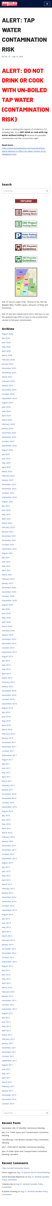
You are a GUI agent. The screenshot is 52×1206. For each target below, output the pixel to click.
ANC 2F (7, 56)
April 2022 (6, 518)
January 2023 (7, 480)
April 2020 (6, 622)
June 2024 (6, 407)
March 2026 (7, 355)
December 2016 (9, 794)
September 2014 (9, 910)
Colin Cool (6, 1168)
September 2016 (9, 807)
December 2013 (9, 948)
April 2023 (6, 467)
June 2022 (6, 510)
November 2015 (9, 850)
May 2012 (6, 1026)
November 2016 (9, 798)
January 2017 (7, 789)
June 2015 (6, 871)
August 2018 (7, 708)
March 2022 (7, 523)
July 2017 (6, 764)
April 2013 (6, 983)
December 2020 (9, 587)
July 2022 (6, 506)
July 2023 (6, 454)
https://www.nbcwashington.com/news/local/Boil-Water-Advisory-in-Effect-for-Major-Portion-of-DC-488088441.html (24, 151)
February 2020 (8, 630)
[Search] (47, 191)
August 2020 (7, 604)
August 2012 (7, 1013)
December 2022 (9, 484)
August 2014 (7, 914)
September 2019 (9, 652)
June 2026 (6, 342)
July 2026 (6, 338)
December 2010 (9, 1095)
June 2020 (6, 613)
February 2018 (8, 733)
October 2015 (8, 854)
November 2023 (9, 437)
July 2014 (6, 918)
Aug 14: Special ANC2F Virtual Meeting (33, 1172)
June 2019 (6, 665)
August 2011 (7, 1065)
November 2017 (9, 746)
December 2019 (9, 639)
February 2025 (8, 381)
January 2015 (7, 893)
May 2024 (6, 411)
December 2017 (9, 742)
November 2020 (9, 592)
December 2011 (9, 1047)
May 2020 (6, 617)
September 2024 (9, 398)
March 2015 (7, 884)
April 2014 (6, 931)
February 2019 (8, 682)
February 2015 (8, 888)
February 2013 (8, 991)
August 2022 (7, 501)
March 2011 (7, 1082)
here (41, 314)
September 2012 (9, 1009)
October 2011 (8, 1056)
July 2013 (6, 970)
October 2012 (8, 1004)
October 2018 (8, 699)
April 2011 (6, 1077)
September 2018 (9, 703)
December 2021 (9, 536)
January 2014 (7, 944)
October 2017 (8, 751)
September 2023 (9, 445)
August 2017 (7, 759)
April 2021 (6, 570)
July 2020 (6, 609)
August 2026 (7, 334)
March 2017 (7, 781)
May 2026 (6, 346)
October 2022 (8, 493)
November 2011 (9, 1052)
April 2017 (6, 776)
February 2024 (8, 424)
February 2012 (8, 1039)
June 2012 (6, 1022)
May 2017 (6, 772)
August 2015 (7, 862)
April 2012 (6, 1030)
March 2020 (7, 626)
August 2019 (7, 656)
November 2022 (9, 488)
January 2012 (7, 1043)
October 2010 (8, 1103)
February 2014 (8, 940)
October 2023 (8, 441)
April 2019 (6, 673)
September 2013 (9, 961)
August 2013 (7, 966)
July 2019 (6, 660)
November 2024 (9, 389)
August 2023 (7, 450)
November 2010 (9, 1099)
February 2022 (8, 527)
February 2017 (8, 785)
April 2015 (6, 880)
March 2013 (7, 987)
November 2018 (9, 695)
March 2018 (7, 729)
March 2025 (7, 377)
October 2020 (8, 596)
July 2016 (6, 815)
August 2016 (7, 811)
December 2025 (9, 368)
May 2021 (6, 566)
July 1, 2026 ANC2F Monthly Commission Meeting (23, 1147)
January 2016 (7, 841)
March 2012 (7, 1034)
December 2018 (9, 690)
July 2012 (6, 1017)
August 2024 (7, 402)
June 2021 (6, 561)
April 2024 (6, 415)
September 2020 (9, 600)
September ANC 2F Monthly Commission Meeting (23, 1128)
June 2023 (6, 458)
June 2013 (6, 974)
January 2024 (7, 428)
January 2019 (7, 686)
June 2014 (6, 923)
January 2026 (7, 364)
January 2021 (7, 583)
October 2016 (8, 802)
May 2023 (6, 463)
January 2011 (7, 1090)
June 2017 (6, 768)
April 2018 (6, 725)
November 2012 (9, 1000)
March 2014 (7, 936)
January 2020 (7, 635)
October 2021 (8, 544)
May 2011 (6, 1073)
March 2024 (7, 420)
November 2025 (9, 372)
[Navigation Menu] (47, 4)
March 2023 (7, 471)
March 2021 (7, 574)
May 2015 (6, 875)
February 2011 (8, 1086)
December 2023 (9, 432)
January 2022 (7, 531)
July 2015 (6, 867)
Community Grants (21, 1168)
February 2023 (8, 475)
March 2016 (7, 832)
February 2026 (8, 359)
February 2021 (8, 579)
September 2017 (9, 755)
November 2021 (9, 540)
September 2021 (9, 549)
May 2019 (6, 669)
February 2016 (8, 837)
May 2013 (6, 979)
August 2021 (7, 553)
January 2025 (7, 385)
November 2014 (9, 901)
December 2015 (9, 845)
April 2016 (6, 828)
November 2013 (9, 953)
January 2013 (7, 996)
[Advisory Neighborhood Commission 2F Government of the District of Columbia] (9, 4)
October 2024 (8, 394)
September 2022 (9, 497)
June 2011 (6, 1069)
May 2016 (6, 824)
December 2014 (9, 897)
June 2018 (6, 716)
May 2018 (6, 721)
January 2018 (7, 738)
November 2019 (9, 643)
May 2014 (6, 927)
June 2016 (6, 819)
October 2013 (8, 957)
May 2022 (6, 514)
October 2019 (8, 647)
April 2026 (6, 351)
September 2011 (9, 1060)
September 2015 (9, 858)
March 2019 (7, 678)
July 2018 (6, 712)
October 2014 (8, 905)
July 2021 (6, 557)
